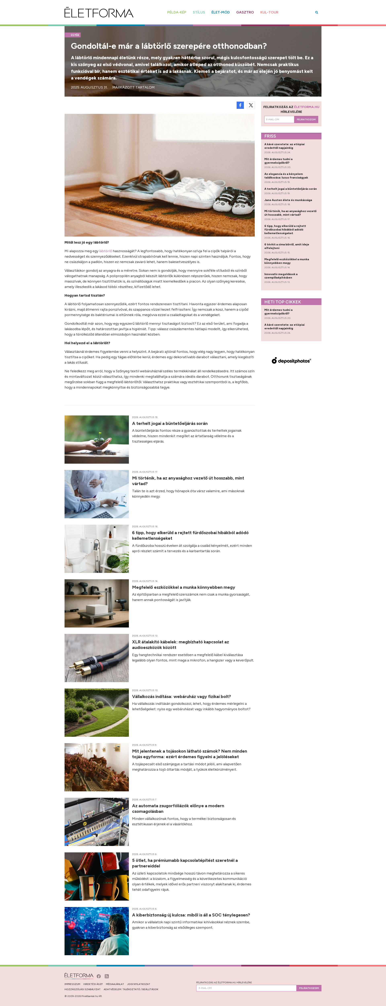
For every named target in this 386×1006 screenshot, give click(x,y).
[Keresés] (316, 12)
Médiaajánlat (115, 984)
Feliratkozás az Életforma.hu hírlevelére (224, 982)
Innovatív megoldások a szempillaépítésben (281, 276)
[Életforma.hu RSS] (107, 976)
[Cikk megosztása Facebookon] (240, 105)
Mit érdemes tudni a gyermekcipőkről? (278, 160)
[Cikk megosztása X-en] (251, 105)
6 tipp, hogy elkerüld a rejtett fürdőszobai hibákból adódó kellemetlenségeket (190, 535)
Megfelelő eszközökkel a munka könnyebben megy (184, 587)
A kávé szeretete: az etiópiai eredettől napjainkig (284, 146)
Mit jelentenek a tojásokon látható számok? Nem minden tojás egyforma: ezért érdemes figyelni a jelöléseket (189, 753)
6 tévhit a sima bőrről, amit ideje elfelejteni (286, 246)
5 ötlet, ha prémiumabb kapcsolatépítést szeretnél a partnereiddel (185, 863)
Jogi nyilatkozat (138, 984)
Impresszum (72, 984)
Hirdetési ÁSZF (93, 984)
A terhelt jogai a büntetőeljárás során (170, 423)
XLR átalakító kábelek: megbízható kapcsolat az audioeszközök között (180, 644)
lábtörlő (105, 251)
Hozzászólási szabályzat (83, 989)
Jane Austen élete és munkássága (288, 200)
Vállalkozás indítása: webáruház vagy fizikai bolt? (182, 696)
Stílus (199, 12)
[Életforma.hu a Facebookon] (99, 976)
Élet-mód (220, 12)
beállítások (150, 989)
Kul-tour (269, 12)
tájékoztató (131, 989)
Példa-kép (176, 12)
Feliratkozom (306, 119)
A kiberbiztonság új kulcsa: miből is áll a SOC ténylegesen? (191, 915)
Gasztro (245, 12)
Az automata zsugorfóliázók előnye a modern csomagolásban (178, 808)
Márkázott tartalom (133, 87)
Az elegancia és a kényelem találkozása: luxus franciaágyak (286, 175)
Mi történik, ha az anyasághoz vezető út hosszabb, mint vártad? (188, 480)
